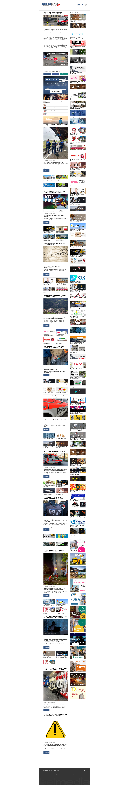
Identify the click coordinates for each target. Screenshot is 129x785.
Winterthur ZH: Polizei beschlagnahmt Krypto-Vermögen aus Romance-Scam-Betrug (55, 617)
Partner (87, 9)
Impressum (45, 770)
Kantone (47, 9)
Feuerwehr (73, 9)
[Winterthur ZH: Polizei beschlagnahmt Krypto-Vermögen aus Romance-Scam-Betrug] (55, 627)
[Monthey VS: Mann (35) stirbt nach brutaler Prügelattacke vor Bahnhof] (55, 254)
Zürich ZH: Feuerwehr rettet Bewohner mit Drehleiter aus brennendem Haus (54, 551)
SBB (66, 9)
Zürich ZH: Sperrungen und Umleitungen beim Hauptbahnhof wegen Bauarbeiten (55, 715)
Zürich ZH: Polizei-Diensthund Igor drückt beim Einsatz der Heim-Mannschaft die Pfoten (55, 669)
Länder (55, 9)
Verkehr (64, 9)
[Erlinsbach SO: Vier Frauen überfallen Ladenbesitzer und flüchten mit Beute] (55, 508)
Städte (50, 9)
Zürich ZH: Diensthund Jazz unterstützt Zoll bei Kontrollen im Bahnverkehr (55, 125)
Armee (79, 9)
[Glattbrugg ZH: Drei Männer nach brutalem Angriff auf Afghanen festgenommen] (55, 357)
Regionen (44, 9)
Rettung (77, 9)
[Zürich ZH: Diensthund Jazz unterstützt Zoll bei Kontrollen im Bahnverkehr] (55, 143)
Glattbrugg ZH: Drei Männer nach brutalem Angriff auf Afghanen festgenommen (54, 347)
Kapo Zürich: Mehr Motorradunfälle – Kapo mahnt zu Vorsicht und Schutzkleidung (54, 192)
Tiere (81, 9)
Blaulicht (84, 9)
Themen (57, 9)
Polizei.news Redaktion (50, 27)
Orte (52, 9)
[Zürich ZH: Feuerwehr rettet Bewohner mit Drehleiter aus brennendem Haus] (55, 569)
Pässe (68, 9)
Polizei (70, 9)
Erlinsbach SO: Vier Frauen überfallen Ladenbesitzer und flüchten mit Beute (53, 498)
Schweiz (41, 9)
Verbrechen (61, 9)
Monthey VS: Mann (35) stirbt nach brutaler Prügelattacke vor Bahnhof (54, 244)
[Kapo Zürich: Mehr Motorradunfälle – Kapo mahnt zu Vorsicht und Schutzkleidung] (55, 203)
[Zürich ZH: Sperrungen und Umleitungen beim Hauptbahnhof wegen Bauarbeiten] (55, 729)
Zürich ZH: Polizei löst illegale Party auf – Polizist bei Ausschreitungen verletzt (54, 396)
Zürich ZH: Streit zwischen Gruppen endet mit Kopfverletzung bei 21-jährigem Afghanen (55, 450)
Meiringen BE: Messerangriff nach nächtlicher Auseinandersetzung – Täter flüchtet (55, 296)
